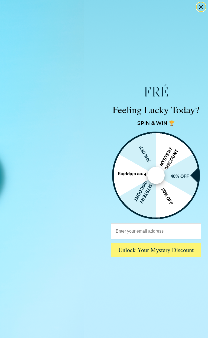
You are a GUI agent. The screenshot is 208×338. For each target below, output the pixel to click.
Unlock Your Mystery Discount (156, 250)
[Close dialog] (201, 7)
